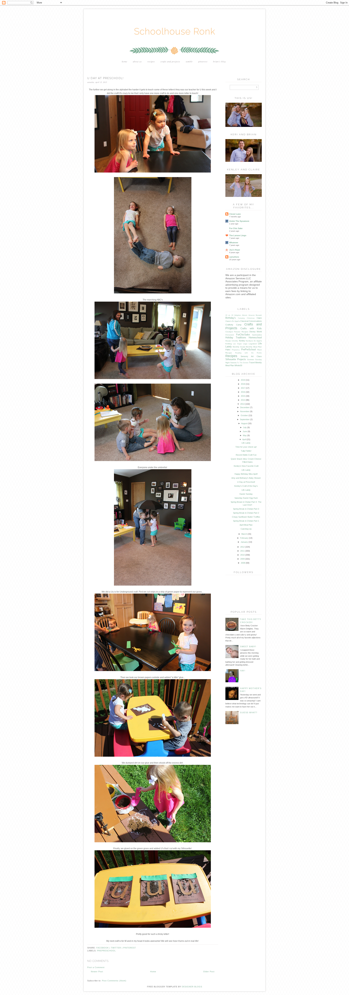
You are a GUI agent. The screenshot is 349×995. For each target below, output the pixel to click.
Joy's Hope (234, 250)
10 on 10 (229, 315)
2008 (243, 563)
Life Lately (246, 443)
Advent (244, 315)
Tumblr (189, 61)
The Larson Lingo (237, 235)
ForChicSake (243, 334)
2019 (243, 380)
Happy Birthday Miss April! (246, 474)
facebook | (103, 948)
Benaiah (259, 315)
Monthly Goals (239, 347)
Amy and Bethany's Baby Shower (246, 478)
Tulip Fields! (246, 451)
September (245, 419)
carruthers (234, 257)
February (244, 538)
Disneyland (229, 335)
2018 (243, 384)
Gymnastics (257, 335)
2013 (242, 404)
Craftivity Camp (233, 325)
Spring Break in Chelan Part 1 (246, 521)
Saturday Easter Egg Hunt (246, 498)
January (244, 542)
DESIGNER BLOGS (192, 987)
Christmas (251, 318)
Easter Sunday (246, 494)
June (245, 431)
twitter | (117, 948)
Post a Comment (96, 967)
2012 (242, 547)
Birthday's (230, 318)
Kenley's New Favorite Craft (246, 466)
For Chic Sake (235, 228)
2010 (242, 555)
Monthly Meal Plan (254, 347)
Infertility (235, 341)
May (245, 435)
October (244, 415)
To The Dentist (242, 363)
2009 (242, 559)
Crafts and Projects (170, 61)
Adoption (237, 315)
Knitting (228, 344)
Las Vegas (237, 344)
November (244, 411)
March (244, 534)
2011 (242, 551)
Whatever (233, 242)
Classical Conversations (251, 321)
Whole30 (238, 365)
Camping (241, 318)
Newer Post (97, 971)
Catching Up (246, 529)
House (228, 341)
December (244, 407)
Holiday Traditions (235, 337)
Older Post (208, 971)
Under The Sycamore (239, 221)
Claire (259, 318)
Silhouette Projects (235, 359)
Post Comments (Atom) (114, 981)
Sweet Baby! (248, 646)
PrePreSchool (106, 951)
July (245, 427)
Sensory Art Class (251, 356)
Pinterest (202, 61)
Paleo (227, 350)
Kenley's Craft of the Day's (246, 486)
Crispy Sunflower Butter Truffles (246, 517)
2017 (243, 388)
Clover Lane (235, 214)
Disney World (255, 332)
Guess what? (248, 712)
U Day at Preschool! (246, 482)
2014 (243, 400)
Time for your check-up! (246, 447)
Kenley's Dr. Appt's (254, 341)
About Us (137, 61)
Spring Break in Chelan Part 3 (246, 509)
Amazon (251, 315)
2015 (243, 396)
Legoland (253, 344)
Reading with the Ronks (248, 353)
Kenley (242, 341)
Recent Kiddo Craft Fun (246, 455)
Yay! (242, 671)
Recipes (151, 61)
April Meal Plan (246, 525)
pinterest (129, 948)
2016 (243, 392)
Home (124, 61)
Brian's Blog (219, 61)
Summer (250, 360)
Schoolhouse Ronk (174, 31)
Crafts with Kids (251, 328)
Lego (245, 344)
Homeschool (255, 337)
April (244, 439)
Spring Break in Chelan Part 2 (246, 513)
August (244, 423)
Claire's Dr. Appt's (232, 321)
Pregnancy (236, 350)
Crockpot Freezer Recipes (236, 332)
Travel (252, 362)
